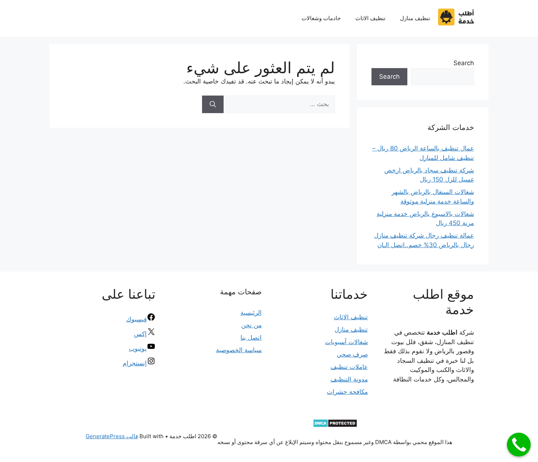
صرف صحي (352, 354)
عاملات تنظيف (349, 366)
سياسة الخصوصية (239, 350)
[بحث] (213, 104)
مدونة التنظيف (349, 379)
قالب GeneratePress (112, 436)
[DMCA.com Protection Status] (335, 425)
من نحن (251, 325)
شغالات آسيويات (346, 342)
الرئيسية (251, 312)
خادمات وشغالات (321, 18)
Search (463, 63)
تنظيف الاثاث (370, 18)
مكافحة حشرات (347, 391)
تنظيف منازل (415, 18)
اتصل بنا (251, 337)
